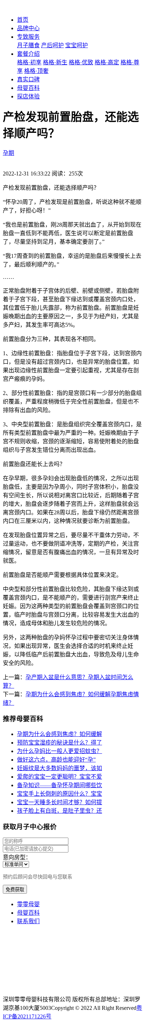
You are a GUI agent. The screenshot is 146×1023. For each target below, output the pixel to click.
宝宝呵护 (76, 45)
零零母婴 (28, 904)
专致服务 (28, 37)
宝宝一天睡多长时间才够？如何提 (59, 802)
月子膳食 (28, 45)
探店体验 (28, 96)
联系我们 (28, 921)
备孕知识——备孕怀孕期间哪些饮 (59, 785)
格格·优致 (81, 62)
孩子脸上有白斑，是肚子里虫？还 (59, 811)
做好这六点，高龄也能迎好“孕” (56, 760)
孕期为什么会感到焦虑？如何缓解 (59, 734)
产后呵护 (52, 45)
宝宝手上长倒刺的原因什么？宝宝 (59, 794)
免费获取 (15, 889)
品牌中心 (28, 28)
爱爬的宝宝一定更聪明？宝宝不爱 (59, 777)
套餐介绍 (28, 54)
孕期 (8, 153)
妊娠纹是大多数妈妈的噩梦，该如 (59, 768)
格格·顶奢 (36, 71)
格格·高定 (107, 62)
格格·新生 (55, 62)
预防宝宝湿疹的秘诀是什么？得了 (59, 743)
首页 (22, 20)
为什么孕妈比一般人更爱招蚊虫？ (59, 751)
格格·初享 (29, 62)
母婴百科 (28, 88)
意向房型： (17, 857)
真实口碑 (28, 79)
